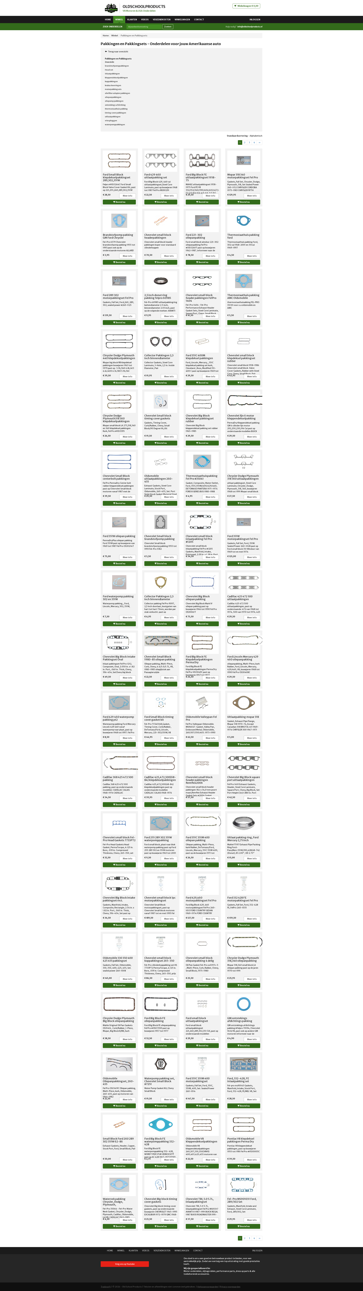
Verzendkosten (161, 19)
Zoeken (167, 26)
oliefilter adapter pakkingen (117, 93)
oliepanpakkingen (113, 97)
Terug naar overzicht (118, 51)
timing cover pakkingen (115, 113)
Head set (109, 70)
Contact (199, 19)
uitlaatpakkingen (112, 116)
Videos (145, 19)
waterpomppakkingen (115, 124)
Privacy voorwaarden (230, 1286)
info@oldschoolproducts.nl (249, 26)
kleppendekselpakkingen (116, 77)
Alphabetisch (256, 136)
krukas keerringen (113, 85)
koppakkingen (111, 81)
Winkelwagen (182, 19)
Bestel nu (120, 202)
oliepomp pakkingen (114, 101)
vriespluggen (111, 120)
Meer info (127, 196)
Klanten (132, 19)
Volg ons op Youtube (125, 1264)
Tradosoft (106, 1286)
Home (108, 19)
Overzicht (109, 62)
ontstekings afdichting (115, 105)
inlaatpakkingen (112, 73)
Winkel (119, 19)
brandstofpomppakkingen (117, 66)
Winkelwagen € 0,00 (247, 6)
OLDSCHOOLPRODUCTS (144, 6)
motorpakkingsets (113, 89)
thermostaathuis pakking (116, 109)
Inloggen (255, 19)
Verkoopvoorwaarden (207, 1286)
